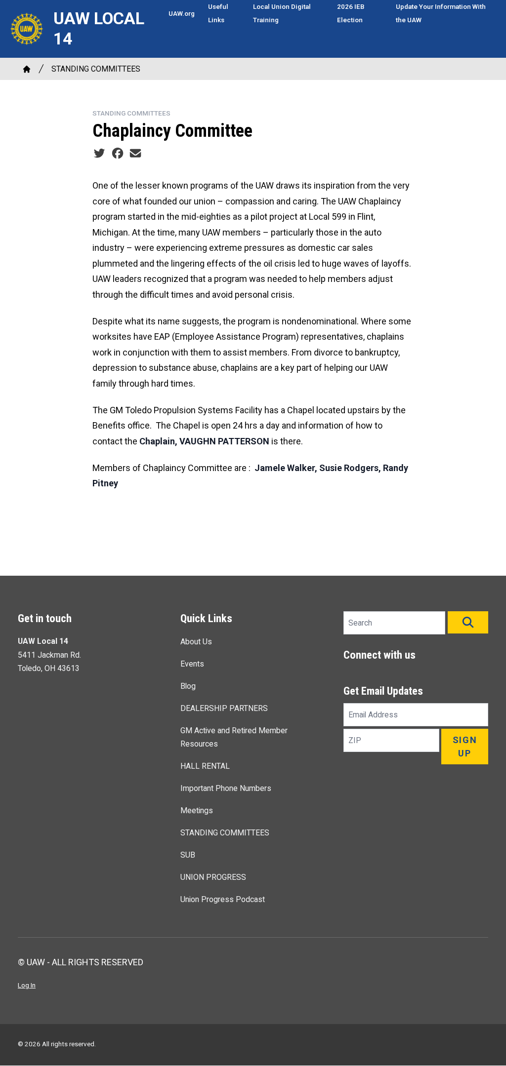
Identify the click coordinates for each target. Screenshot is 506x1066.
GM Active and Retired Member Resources (234, 737)
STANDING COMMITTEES (95, 69)
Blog (188, 686)
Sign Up (465, 746)
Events (192, 664)
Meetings (196, 810)
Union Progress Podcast (222, 899)
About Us (196, 641)
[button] (468, 622)
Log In (27, 985)
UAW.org (182, 13)
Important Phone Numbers (225, 788)
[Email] (135, 153)
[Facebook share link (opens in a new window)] (118, 153)
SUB (187, 855)
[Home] (26, 69)
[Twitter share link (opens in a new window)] (99, 153)
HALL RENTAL (205, 766)
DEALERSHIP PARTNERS (224, 708)
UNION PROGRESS (213, 877)
